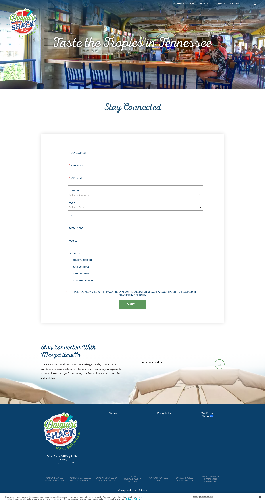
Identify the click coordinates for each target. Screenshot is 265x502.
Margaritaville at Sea (159, 479)
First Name (76, 165)
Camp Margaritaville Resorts (132, 479)
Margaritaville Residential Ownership (210, 479)
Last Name (75, 178)
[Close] (260, 497)
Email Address (78, 153)
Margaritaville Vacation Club (184, 479)
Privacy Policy (113, 291)
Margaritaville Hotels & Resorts (54, 479)
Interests (74, 253)
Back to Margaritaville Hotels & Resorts (219, 4)
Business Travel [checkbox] (81, 266)
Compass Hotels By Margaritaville (106, 479)
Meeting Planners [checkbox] (83, 280)
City (71, 215)
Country (74, 190)
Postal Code (76, 228)
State (72, 203)
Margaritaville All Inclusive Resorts (80, 479)
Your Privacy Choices (207, 415)
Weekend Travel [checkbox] (82, 273)
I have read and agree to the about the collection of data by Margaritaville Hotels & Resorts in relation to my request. (135, 293)
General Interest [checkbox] (82, 260)
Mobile (73, 241)
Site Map (113, 413)
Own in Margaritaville (183, 4)
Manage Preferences (203, 497)
